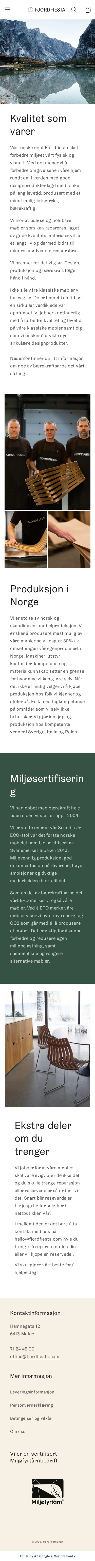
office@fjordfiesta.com (35, 1356)
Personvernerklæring (31, 1405)
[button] (7, 9)
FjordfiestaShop (53, 1541)
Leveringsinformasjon (32, 1392)
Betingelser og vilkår (31, 1418)
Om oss (17, 1431)
